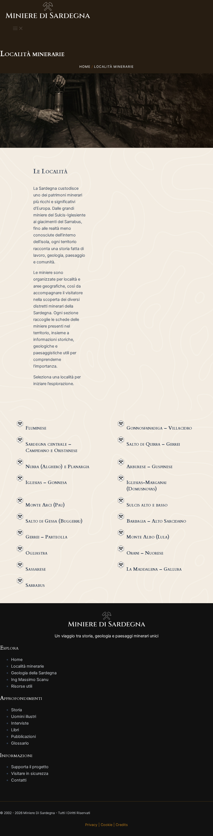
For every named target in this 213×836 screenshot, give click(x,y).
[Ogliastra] (20, 548)
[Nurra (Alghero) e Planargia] (20, 462)
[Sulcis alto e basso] (121, 500)
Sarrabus (35, 585)
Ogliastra (36, 553)
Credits (122, 825)
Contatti (18, 780)
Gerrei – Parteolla (46, 537)
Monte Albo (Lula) (147, 537)
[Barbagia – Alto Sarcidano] (121, 516)
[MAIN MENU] (18, 28)
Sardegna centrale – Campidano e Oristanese (51, 447)
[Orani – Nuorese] (121, 548)
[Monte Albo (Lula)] (121, 532)
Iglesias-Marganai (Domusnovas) (146, 485)
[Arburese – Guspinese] (121, 462)
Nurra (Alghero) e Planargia (57, 466)
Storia (16, 709)
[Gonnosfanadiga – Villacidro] (121, 423)
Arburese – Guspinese (149, 466)
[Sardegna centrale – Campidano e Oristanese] (20, 439)
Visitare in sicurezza (29, 773)
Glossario (20, 743)
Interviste (20, 723)
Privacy (91, 825)
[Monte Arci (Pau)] (20, 500)
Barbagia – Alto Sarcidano (156, 521)
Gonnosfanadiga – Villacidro (159, 428)
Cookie (106, 825)
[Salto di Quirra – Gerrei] (121, 439)
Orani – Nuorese (144, 553)
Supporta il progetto (30, 766)
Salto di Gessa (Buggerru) (54, 521)
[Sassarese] (20, 565)
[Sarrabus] (20, 580)
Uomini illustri (23, 716)
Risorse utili (21, 686)
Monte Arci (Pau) (45, 505)
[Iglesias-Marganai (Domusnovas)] (121, 478)
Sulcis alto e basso (147, 505)
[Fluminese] (20, 423)
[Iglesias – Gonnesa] (20, 478)
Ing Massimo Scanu (29, 679)
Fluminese (36, 428)
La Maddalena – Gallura (154, 569)
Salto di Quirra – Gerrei (153, 444)
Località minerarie (27, 666)
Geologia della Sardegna (34, 672)
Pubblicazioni (23, 736)
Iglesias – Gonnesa (46, 482)
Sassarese (36, 569)
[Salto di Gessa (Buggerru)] (20, 516)
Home (16, 659)
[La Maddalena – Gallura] (121, 565)
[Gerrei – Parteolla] (20, 532)
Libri (15, 729)
